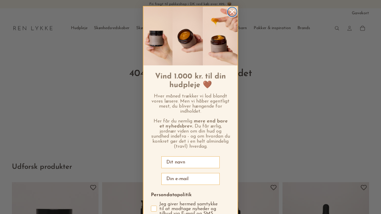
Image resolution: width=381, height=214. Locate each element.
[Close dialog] (232, 12)
